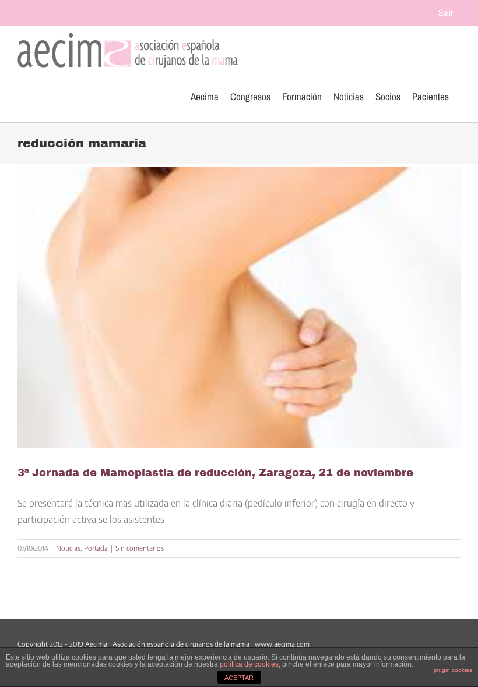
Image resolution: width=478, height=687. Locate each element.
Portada (96, 548)
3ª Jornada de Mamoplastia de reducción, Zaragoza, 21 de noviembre (215, 473)
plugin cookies (453, 670)
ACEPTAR (239, 677)
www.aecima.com (282, 644)
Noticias (68, 548)
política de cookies (249, 664)
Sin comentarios (139, 548)
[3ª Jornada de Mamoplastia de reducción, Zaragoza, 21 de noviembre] (239, 307)
